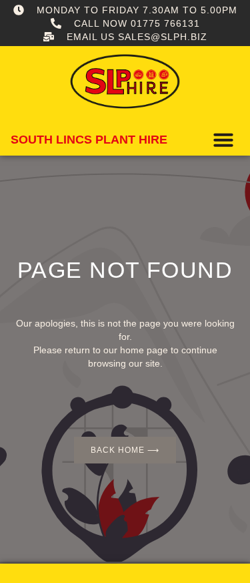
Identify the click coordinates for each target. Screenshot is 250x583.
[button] (223, 140)
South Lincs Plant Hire (89, 139)
